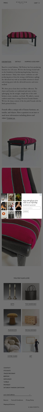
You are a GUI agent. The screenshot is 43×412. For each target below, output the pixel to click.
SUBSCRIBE (26, 211)
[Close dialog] (41, 195)
